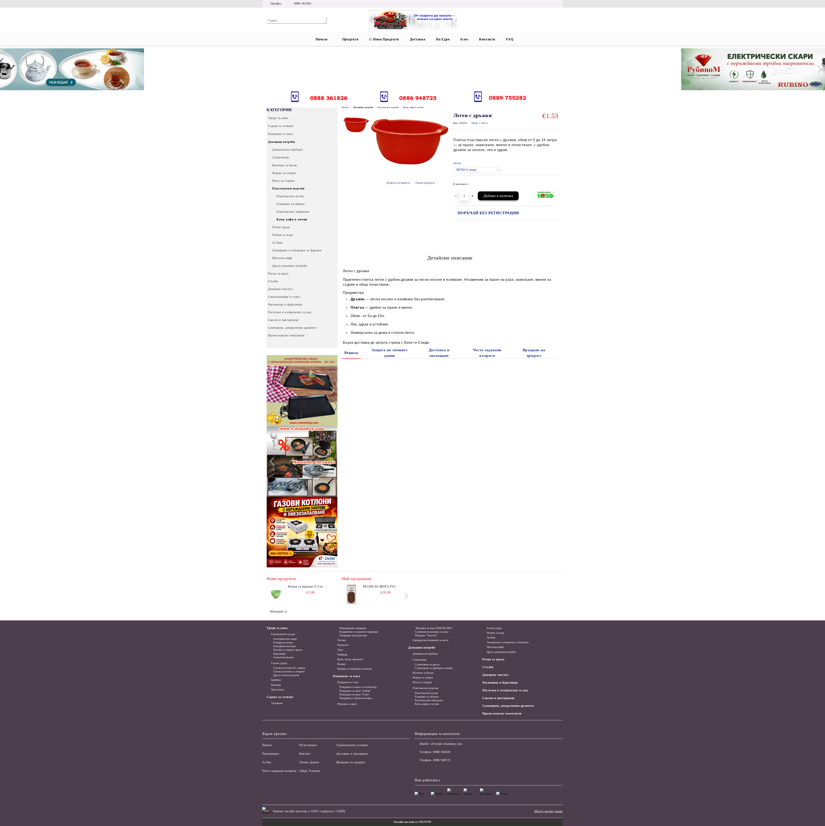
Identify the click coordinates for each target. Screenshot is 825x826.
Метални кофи (495, 647)
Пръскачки (277, 689)
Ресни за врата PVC (379, 586)
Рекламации (270, 753)
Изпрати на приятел (398, 182)
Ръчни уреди (494, 628)
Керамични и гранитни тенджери (358, 631)
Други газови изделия (286, 675)
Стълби (487, 667)
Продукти (350, 39)
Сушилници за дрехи (427, 664)
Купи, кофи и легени (413, 107)
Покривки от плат (348, 682)
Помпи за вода (495, 632)
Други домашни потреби (501, 651)
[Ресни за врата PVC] (351, 594)
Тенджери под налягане (353, 635)
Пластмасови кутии (426, 693)
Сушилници (419, 659)
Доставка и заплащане (439, 353)
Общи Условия (309, 771)
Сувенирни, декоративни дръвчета (508, 705)
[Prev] (7, 69)
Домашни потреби (363, 107)
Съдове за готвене (280, 697)
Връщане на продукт (534, 353)
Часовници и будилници (500, 682)
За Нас (266, 762)
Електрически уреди (283, 634)
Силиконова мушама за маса (432, 631)
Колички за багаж (423, 672)
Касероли (342, 644)
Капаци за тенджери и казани (354, 668)
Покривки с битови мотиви (355, 698)
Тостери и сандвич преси (287, 649)
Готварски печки (283, 642)
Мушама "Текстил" (426, 635)
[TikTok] (556, 3)
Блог (464, 39)
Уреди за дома (277, 628)
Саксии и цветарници (498, 698)
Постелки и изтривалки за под (505, 690)
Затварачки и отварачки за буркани (508, 642)
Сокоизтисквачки (283, 657)
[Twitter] (536, 3)
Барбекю (276, 679)
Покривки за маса (346, 676)
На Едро (443, 39)
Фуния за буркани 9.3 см (305, 586)
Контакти (487, 39)
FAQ (509, 39)
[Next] (818, 69)
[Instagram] (543, 3)
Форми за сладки (423, 677)
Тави (340, 649)
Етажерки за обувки (426, 696)
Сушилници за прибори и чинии (433, 668)
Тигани (341, 640)
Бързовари (279, 653)
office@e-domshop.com (446, 743)
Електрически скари (285, 638)
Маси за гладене (422, 682)
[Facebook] (530, 3)
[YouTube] (549, 3)
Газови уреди (279, 663)
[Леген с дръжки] (410, 171)
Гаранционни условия (352, 745)
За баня (491, 637)
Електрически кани (284, 646)
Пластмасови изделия (388, 107)
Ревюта (351, 353)
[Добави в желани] (555, 185)
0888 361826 (302, 3)
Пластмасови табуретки (429, 700)
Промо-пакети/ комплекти (502, 713)
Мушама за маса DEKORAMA (433, 628)
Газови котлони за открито (289, 671)
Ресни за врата (493, 659)
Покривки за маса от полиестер (358, 687)
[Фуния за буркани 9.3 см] (276, 594)
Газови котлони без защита (289, 667)
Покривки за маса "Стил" (354, 694)
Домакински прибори (425, 653)
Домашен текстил (495, 674)
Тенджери (277, 703)
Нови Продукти (386, 39)
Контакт (304, 753)
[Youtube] (446, 768)
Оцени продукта (425, 182)
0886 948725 (441, 760)
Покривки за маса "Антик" (355, 690)
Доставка (417, 39)
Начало (322, 39)
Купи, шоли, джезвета (350, 659)
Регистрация (308, 745)
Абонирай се (278, 611)
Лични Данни (309, 762)
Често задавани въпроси (487, 353)
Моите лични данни (548, 811)
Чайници (342, 654)
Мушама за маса (347, 703)
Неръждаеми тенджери (352, 628)
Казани (341, 664)
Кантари (276, 684)
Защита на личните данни (389, 353)
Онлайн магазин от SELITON (412, 821)
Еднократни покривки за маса (430, 640)
